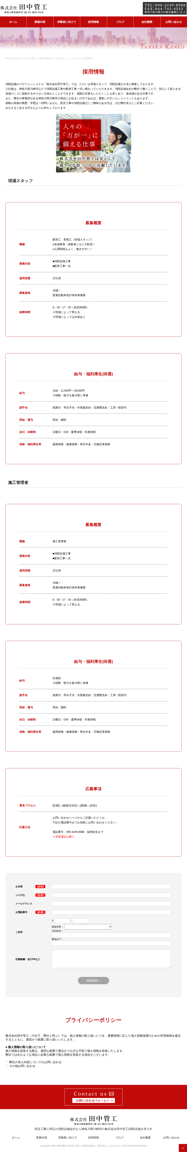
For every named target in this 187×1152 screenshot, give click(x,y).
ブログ (120, 21)
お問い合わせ (173, 21)
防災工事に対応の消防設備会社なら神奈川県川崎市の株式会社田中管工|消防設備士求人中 (93, 1128)
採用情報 (93, 21)
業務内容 (40, 21)
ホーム (13, 21)
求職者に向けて (66, 21)
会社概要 (147, 21)
